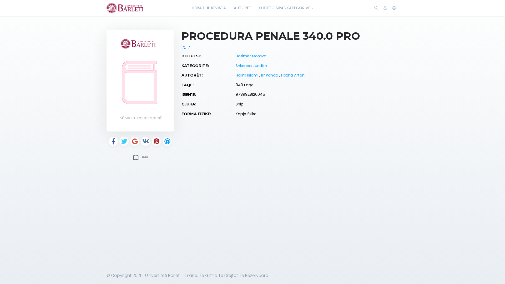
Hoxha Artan (293, 75)
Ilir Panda (270, 75)
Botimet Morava (251, 56)
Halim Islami (247, 75)
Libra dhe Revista (209, 8)
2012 (185, 47)
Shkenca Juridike (251, 65)
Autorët (242, 8)
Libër (144, 157)
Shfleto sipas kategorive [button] (285, 8)
